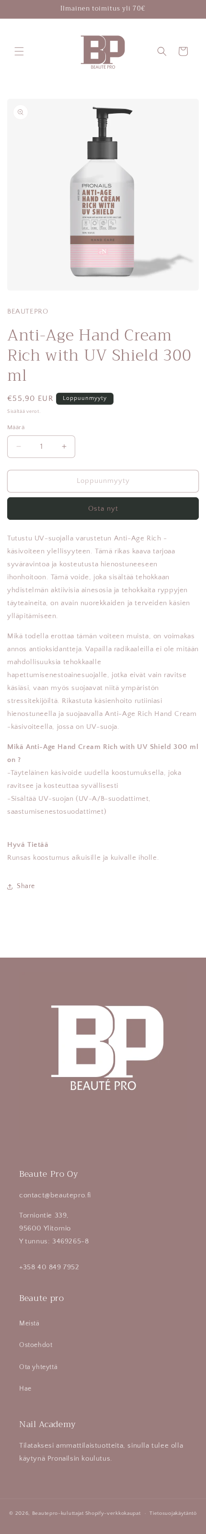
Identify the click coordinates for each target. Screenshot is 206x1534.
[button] (19, 51)
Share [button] (26, 886)
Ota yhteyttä (38, 1367)
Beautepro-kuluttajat (58, 1513)
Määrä (15, 427)
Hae (25, 1389)
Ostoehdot (35, 1345)
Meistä (29, 1323)
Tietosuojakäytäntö (173, 1513)
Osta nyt (103, 508)
